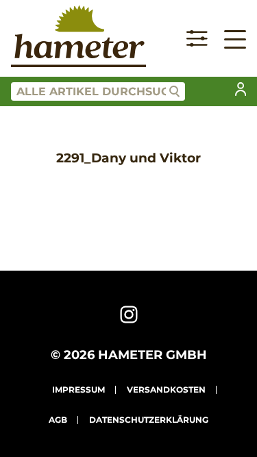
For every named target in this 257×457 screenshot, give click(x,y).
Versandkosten (166, 389)
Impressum (78, 389)
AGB (58, 420)
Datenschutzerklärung (148, 420)
